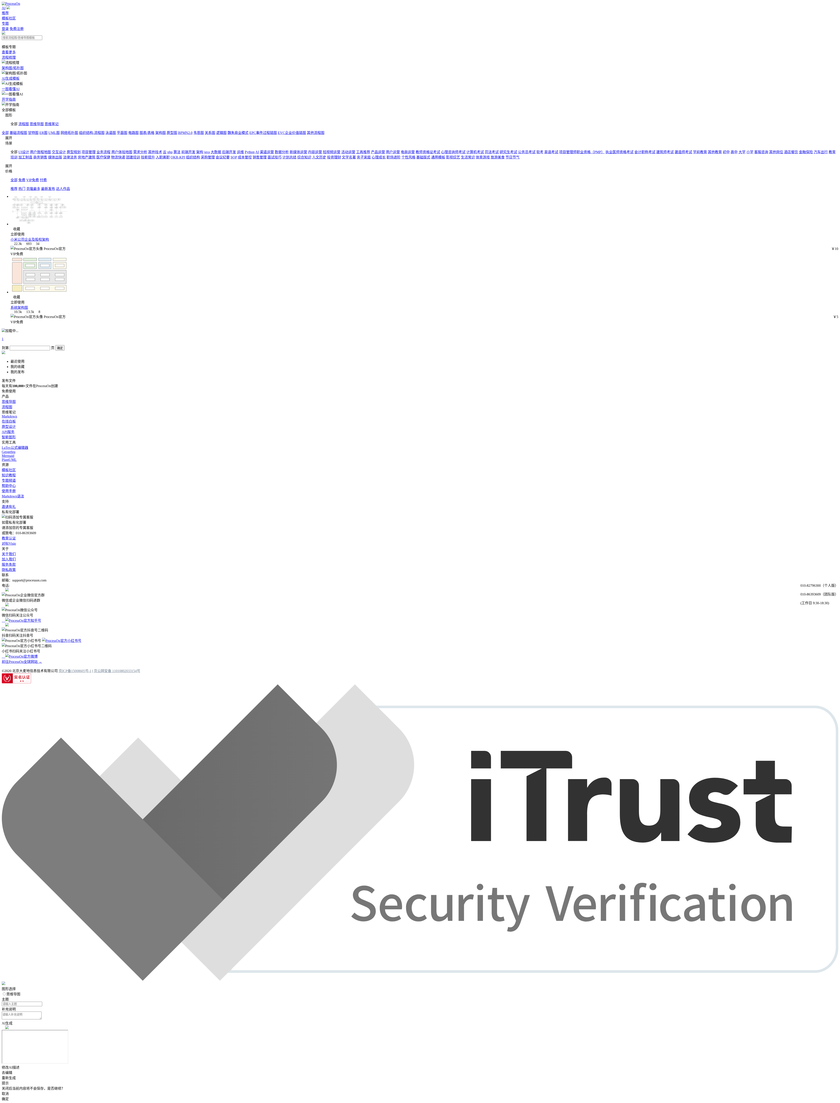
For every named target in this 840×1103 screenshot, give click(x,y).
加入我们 (9, 559)
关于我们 (9, 554)
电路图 (133, 133)
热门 (21, 189)
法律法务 (70, 157)
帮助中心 (9, 486)
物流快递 (118, 157)
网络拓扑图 (69, 133)
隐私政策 (9, 570)
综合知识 (304, 157)
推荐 (5, 13)
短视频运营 (331, 152)
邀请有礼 (9, 507)
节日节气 (513, 157)
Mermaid (8, 456)
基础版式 (423, 157)
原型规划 (74, 152)
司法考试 (492, 152)
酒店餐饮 (791, 152)
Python (250, 152)
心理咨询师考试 (453, 152)
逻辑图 (221, 133)
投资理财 (334, 157)
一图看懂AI (10, 89)
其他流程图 (315, 133)
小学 (749, 152)
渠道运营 (267, 152)
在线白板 (9, 421)
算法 (176, 152)
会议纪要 (223, 157)
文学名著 (349, 157)
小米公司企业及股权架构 (29, 239)
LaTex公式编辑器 (15, 448)
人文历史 (319, 157)
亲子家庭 (364, 157)
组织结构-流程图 (92, 133)
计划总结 (289, 157)
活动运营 (348, 152)
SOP (234, 157)
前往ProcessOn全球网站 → (22, 662)
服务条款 (9, 564)
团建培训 (133, 157)
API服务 (8, 432)
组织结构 (193, 157)
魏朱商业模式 (238, 133)
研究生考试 (508, 152)
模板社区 (9, 18)
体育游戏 (483, 157)
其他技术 (155, 152)
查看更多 (9, 52)
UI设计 (23, 152)
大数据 (216, 152)
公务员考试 (527, 152)
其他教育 (715, 152)
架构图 (160, 133)
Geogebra (8, 452)
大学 (742, 152)
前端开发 (188, 152)
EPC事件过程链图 (263, 133)
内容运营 (315, 152)
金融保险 (806, 152)
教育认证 (9, 538)
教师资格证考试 (428, 152)
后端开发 (229, 152)
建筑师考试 (665, 152)
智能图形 (9, 437)
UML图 (54, 133)
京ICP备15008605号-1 (75, 671)
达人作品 (63, 189)
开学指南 (9, 99)
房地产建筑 (86, 157)
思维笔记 (52, 124)
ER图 (43, 133)
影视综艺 (453, 157)
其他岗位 (776, 152)
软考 (539, 152)
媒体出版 (55, 157)
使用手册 (9, 491)
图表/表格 (147, 133)
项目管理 (89, 152)
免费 (21, 180)
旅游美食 (498, 157)
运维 (240, 152)
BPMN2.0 (185, 133)
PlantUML (9, 460)
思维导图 (37, 124)
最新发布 (48, 189)
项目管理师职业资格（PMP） (582, 152)
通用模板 (438, 157)
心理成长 (379, 157)
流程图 (23, 124)
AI (3, 8)
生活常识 (468, 157)
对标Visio (9, 543)
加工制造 (25, 157)
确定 (60, 348)
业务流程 (103, 152)
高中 (734, 152)
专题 (5, 23)
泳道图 (110, 133)
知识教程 (9, 475)
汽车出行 (821, 152)
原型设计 (9, 427)
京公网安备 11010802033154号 (117, 671)
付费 (43, 180)
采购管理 (208, 157)
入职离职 (163, 157)
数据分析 (282, 152)
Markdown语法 (13, 496)
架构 (199, 152)
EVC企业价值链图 (292, 133)
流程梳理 (9, 57)
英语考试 (551, 152)
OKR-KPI (178, 157)
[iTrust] (420, 979)
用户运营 (393, 152)
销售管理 (260, 157)
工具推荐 (363, 152)
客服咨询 (761, 152)
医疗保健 (103, 157)
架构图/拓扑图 (13, 68)
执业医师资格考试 (620, 152)
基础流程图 (18, 133)
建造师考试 (683, 152)
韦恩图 (198, 133)
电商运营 (408, 152)
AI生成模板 (10, 78)
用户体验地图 (121, 152)
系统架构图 (19, 307)
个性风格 (408, 157)
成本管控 (245, 157)
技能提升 (148, 157)
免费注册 (17, 29)
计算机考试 (475, 152)
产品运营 (378, 152)
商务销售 (40, 157)
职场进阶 (394, 157)
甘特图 (33, 133)
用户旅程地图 (40, 152)
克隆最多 (33, 189)
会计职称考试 (644, 152)
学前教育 (700, 152)
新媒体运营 (298, 152)
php (170, 152)
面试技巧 (275, 157)
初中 (726, 152)
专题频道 (9, 480)
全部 (5, 133)
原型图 (172, 133)
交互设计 (59, 152)
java (207, 152)
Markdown (9, 416)
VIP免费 (32, 180)
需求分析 (140, 152)
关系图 (210, 133)
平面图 (122, 133)
